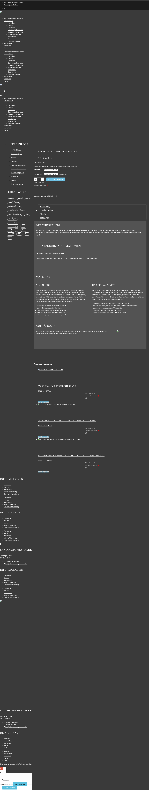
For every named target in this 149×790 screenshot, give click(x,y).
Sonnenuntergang (13, 226)
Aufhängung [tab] (44, 218)
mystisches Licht (13, 210)
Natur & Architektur (14, 41)
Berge (26, 198)
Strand (10, 230)
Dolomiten (11, 27)
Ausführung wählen (43, 402)
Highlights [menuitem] (11, 105)
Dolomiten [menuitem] (11, 110)
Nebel (9, 214)
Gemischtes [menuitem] (12, 121)
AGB (5, 748)
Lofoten (10, 25)
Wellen (19, 234)
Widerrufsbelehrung (10, 492)
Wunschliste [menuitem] (8, 126)
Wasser (24, 230)
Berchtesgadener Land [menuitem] (15, 112)
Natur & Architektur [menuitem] (14, 123)
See (9, 218)
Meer (19, 206)
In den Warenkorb (55, 179)
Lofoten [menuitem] (10, 107)
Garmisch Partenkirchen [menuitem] (16, 114)
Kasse (6, 48)
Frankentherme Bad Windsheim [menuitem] (14, 98)
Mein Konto (7, 738)
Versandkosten (41, 162)
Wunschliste (8, 43)
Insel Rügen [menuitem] (12, 119)
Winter (27, 234)
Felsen (17, 202)
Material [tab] (43, 214)
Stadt (23, 226)
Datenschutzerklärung (11, 494)
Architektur (11, 198)
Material (38, 170)
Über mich (7, 485)
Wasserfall (11, 234)
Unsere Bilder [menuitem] (8, 102)
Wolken (10, 238)
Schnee (27, 214)
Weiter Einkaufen (9, 787)
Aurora (20, 198)
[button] (13, 2)
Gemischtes (12, 39)
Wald (16, 230)
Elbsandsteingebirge (14, 34)
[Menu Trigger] (1, 95)
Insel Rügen (12, 36)
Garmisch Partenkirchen (16, 32)
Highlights (11, 23)
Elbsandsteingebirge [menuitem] (14, 116)
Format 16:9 (38, 174)
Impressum (8, 489)
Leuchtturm (11, 206)
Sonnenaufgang (12, 222)
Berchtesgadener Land (15, 30)
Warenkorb (7, 46)
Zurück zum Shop (20, 784)
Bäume (10, 202)
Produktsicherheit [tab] (46, 210)
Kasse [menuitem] (6, 130)
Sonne (15, 218)
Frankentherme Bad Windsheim (14, 18)
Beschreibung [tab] (45, 206)
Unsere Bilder (8, 21)
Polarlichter (17, 214)
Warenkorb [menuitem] (7, 128)
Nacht (23, 210)
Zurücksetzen (62, 174)
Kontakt (6, 487)
